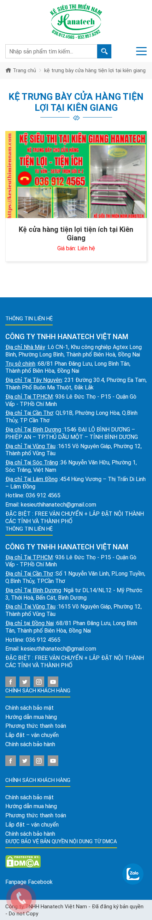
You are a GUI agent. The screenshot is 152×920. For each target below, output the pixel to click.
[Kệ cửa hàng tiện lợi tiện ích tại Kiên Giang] (76, 174)
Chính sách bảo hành (30, 744)
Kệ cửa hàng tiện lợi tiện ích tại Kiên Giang (76, 233)
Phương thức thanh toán (35, 725)
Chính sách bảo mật (29, 707)
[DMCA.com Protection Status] (23, 861)
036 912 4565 (43, 495)
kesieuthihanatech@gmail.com (58, 504)
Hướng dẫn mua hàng (31, 717)
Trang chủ (23, 70)
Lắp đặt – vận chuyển (32, 735)
